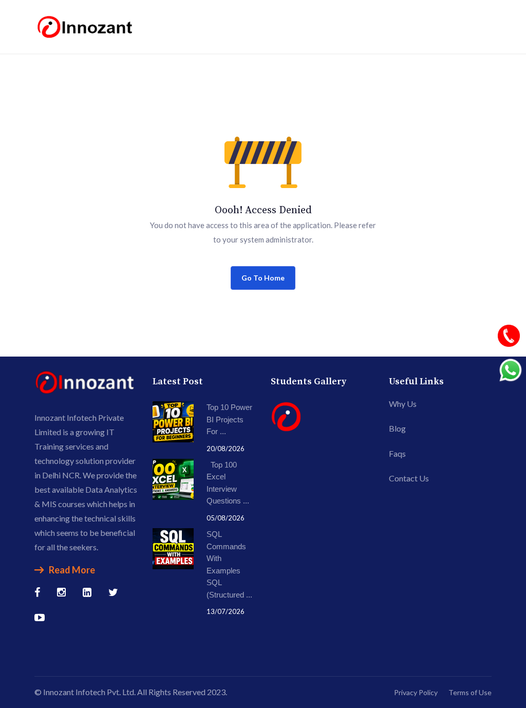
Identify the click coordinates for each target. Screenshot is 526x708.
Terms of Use (470, 692)
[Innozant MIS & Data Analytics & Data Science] (85, 25)
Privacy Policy (416, 692)
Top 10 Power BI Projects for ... (229, 419)
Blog (397, 428)
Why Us (403, 403)
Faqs (397, 453)
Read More (72, 569)
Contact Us (409, 478)
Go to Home (263, 277)
